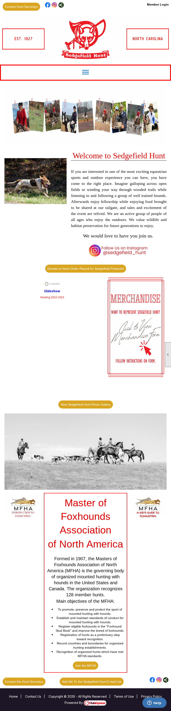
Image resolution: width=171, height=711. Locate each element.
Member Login (158, 4)
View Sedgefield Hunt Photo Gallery (86, 404)
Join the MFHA (85, 665)
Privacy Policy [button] (151, 696)
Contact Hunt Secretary (21, 6)
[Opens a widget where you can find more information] (154, 703)
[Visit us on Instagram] (54, 5)
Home (13, 696)
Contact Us (33, 696)
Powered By (74, 703)
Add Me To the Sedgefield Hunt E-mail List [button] (91, 681)
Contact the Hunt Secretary (24, 681)
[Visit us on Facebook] (48, 5)
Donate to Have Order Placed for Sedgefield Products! (85, 268)
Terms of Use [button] (124, 696)
